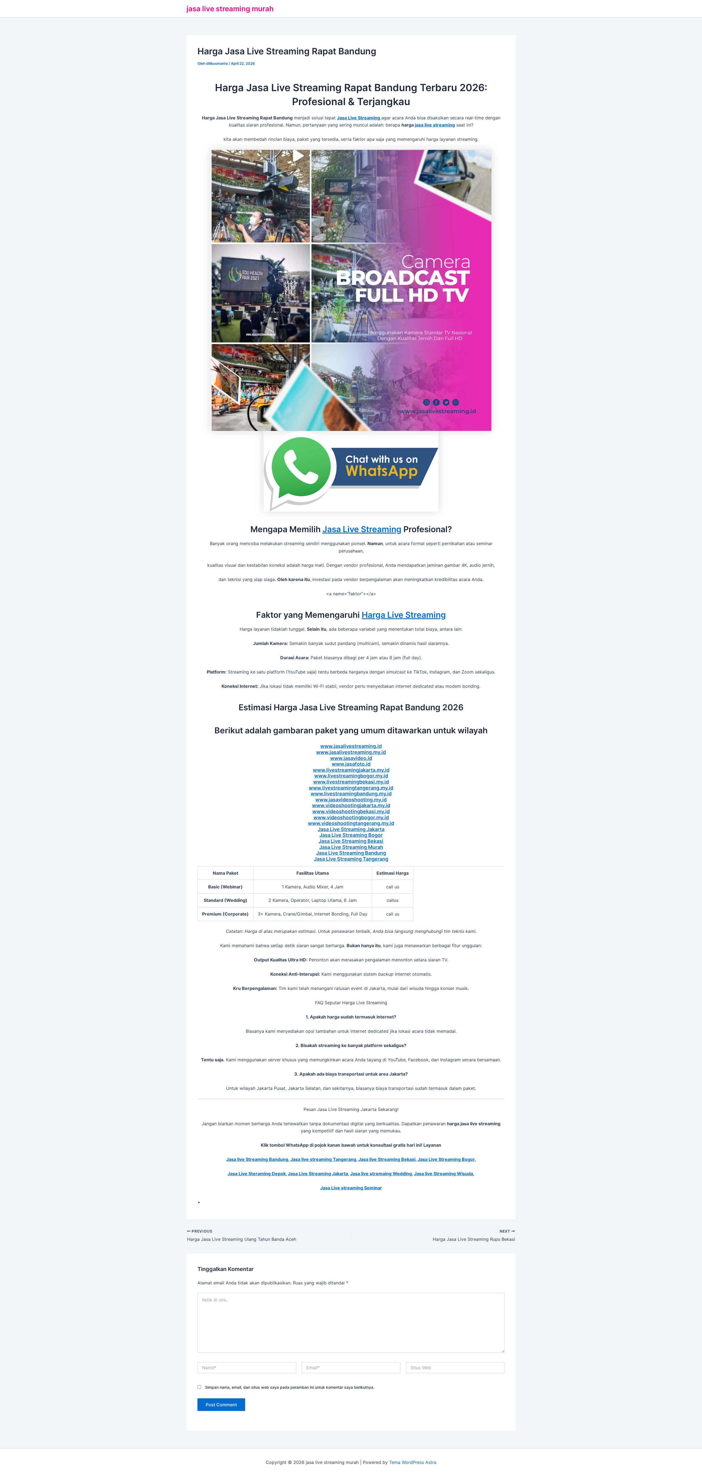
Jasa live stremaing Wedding (381, 1173)
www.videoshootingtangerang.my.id (351, 823)
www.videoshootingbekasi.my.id (351, 811)
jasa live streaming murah (230, 8)
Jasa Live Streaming (361, 529)
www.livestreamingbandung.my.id (351, 793)
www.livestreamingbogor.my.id (351, 776)
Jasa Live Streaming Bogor (351, 835)
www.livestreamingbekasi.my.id (351, 782)
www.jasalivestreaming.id (351, 746)
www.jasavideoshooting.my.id (351, 799)
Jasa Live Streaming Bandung (351, 853)
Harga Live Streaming (404, 615)
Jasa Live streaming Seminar (351, 1188)
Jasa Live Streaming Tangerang (351, 859)
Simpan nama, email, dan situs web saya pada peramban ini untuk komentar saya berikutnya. (289, 1387)
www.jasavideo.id (351, 758)
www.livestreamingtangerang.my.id (351, 788)
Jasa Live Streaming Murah (351, 847)
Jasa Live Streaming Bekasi (351, 841)
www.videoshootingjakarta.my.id (351, 805)
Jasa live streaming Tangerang (323, 1159)
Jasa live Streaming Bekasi (386, 1159)
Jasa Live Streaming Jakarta (351, 829)
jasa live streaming (435, 125)
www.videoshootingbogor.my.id (351, 817)
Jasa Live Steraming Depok (257, 1173)
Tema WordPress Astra (412, 1462)
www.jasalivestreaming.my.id (351, 752)
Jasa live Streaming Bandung (257, 1159)
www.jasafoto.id (351, 764)
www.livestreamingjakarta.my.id (351, 770)
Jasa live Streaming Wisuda (443, 1173)
